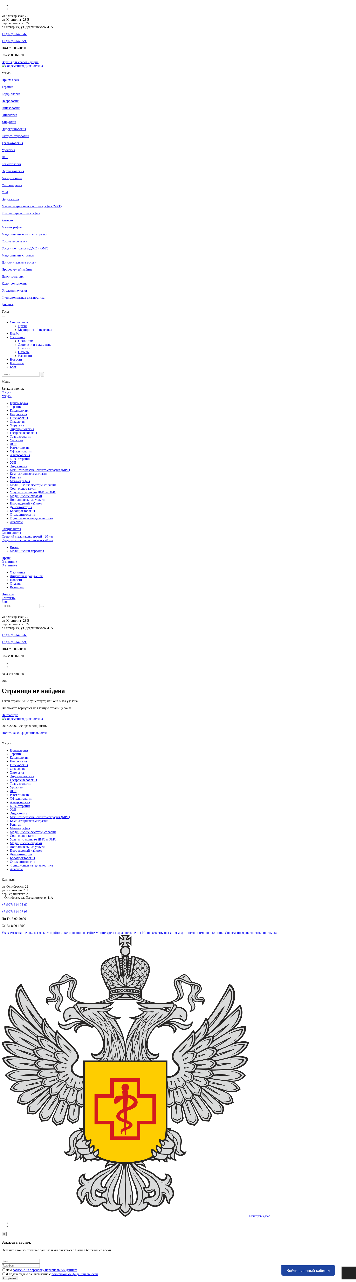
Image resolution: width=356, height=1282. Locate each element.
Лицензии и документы (35, 344)
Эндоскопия (18, 466)
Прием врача (19, 403)
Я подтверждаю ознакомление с (52, 1274)
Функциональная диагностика (31, 518)
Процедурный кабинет (26, 503)
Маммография (20, 481)
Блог (13, 367)
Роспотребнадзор (259, 1216)
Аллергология (20, 455)
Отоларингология (22, 514)
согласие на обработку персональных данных (45, 1270)
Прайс (14, 333)
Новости (24, 348)
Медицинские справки (26, 496)
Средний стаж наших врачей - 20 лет (27, 536)
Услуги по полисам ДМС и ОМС (33, 492)
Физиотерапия (20, 459)
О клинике (17, 337)
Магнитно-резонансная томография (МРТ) (40, 470)
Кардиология (19, 410)
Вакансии (25, 355)
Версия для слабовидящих (20, 62)
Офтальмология (21, 451)
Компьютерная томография (29, 473)
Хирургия (17, 425)
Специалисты (19, 322)
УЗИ (13, 462)
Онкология (17, 421)
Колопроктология (22, 511)
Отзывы (23, 352)
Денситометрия (21, 507)
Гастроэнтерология (23, 432)
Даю (41, 1270)
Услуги (7, 392)
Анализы (16, 522)
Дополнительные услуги (27, 499)
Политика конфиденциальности (24, 733)
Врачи (22, 326)
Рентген (15, 477)
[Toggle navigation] (3, 316)
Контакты (17, 363)
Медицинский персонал (35, 329)
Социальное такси (23, 488)
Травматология (20, 436)
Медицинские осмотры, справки (33, 485)
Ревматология (19, 447)
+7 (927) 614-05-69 (14, 34)
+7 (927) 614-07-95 (14, 41)
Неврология (18, 414)
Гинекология (19, 418)
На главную (10, 715)
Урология (16, 440)
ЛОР (13, 444)
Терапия (15, 406)
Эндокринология (22, 429)
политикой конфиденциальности (75, 1274)
